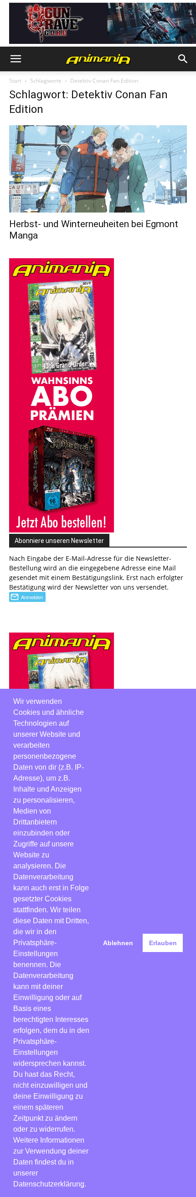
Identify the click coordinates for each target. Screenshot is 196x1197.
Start (15, 81)
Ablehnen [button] (118, 943)
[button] (15, 59)
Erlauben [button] (163, 943)
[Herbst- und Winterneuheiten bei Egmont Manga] (98, 169)
